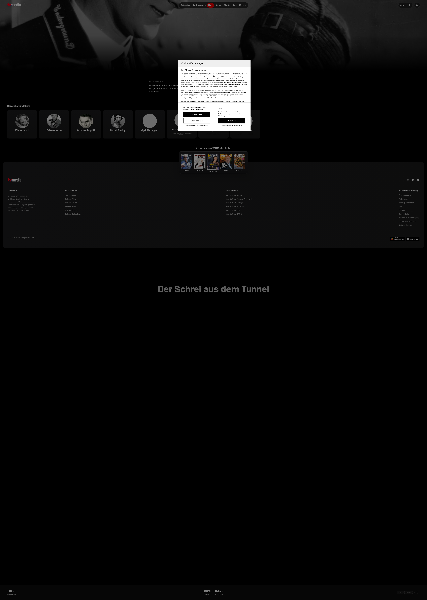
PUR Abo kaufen (231, 120)
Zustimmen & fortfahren (196, 114)
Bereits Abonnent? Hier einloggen (232, 125)
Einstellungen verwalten (196, 120)
